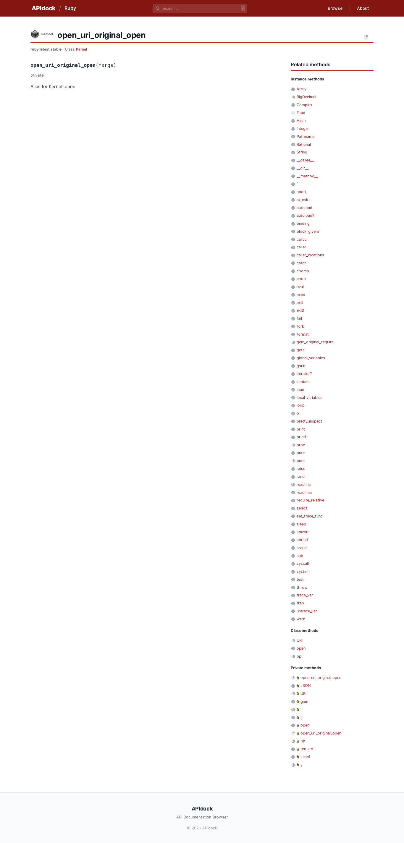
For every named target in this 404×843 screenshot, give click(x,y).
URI (300, 640)
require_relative (310, 500)
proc (301, 445)
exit (300, 302)
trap (300, 603)
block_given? (308, 231)
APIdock (44, 8)
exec (301, 294)
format (303, 334)
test (300, 579)
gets (301, 350)
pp (299, 656)
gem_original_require (315, 342)
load (300, 389)
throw (302, 587)
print (301, 429)
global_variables (311, 358)
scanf (305, 757)
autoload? (305, 215)
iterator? (304, 373)
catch (302, 263)
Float (301, 113)
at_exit (302, 200)
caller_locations (310, 255)
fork (300, 326)
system (303, 571)
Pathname (305, 136)
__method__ (307, 176)
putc (301, 453)
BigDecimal (306, 97)
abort (301, 192)
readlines (305, 492)
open (301, 648)
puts (301, 461)
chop (301, 278)
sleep (301, 524)
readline (304, 484)
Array (301, 89)
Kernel (81, 49)
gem (304, 701)
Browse (335, 8)
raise (301, 468)
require (306, 749)
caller (301, 247)
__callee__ (305, 160)
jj (301, 717)
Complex (304, 105)
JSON (305, 685)
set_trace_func (310, 516)
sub (300, 556)
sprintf (302, 540)
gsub (301, 366)
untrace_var (307, 611)
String (302, 152)
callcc (302, 239)
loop (301, 405)
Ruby (70, 8)
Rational (304, 144)
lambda (303, 381)
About (363, 8)
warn (301, 619)
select (302, 508)
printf (301, 437)
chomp (303, 271)
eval (300, 286)
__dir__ (302, 168)
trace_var (305, 595)
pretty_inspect (309, 421)
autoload (304, 208)
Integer (303, 128)
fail (299, 318)
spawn (302, 532)
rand (301, 476)
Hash (301, 120)
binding (303, 223)
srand (302, 548)
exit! (300, 310)
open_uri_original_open (320, 677)
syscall (303, 563)
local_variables (309, 397)
